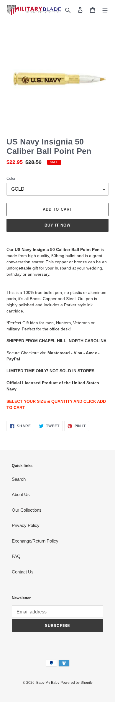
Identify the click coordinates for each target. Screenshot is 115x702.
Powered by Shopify (76, 683)
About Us (21, 494)
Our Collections (27, 510)
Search (19, 479)
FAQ (16, 556)
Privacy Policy (26, 525)
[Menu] (105, 10)
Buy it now (57, 225)
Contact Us (23, 571)
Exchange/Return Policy (35, 540)
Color (10, 178)
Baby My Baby (47, 683)
